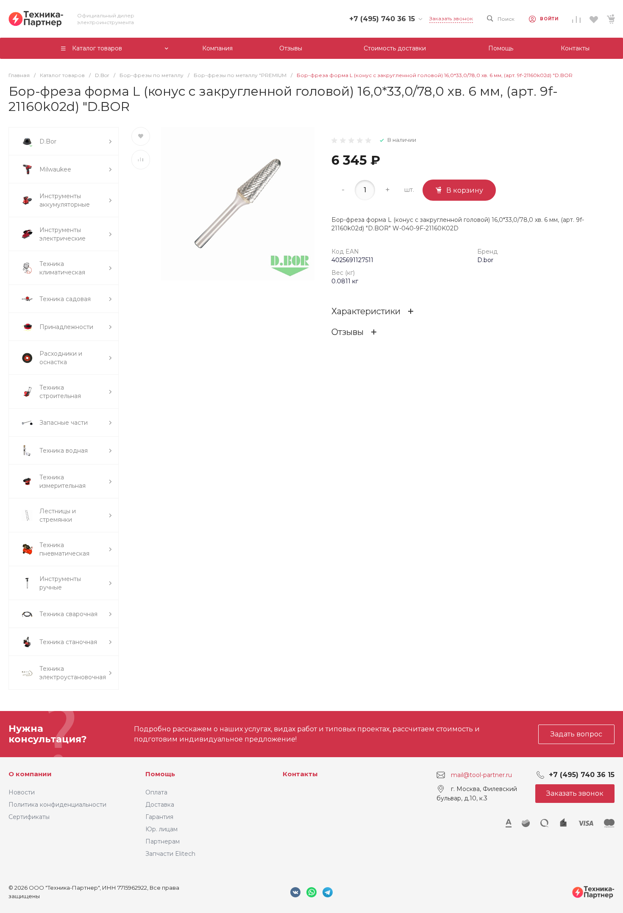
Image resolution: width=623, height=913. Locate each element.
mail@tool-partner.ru (481, 775)
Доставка (159, 804)
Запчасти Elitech (170, 854)
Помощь (160, 774)
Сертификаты (29, 817)
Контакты (300, 774)
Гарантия (159, 817)
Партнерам (162, 841)
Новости (21, 792)
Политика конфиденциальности (57, 804)
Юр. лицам (161, 829)
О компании (30, 774)
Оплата (156, 792)
